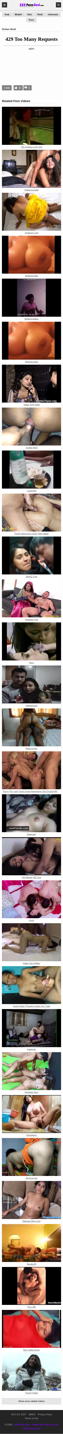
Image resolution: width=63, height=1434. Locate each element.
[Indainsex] (31, 1028)
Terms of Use (31, 1418)
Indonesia (53, 14)
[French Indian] (31, 1372)
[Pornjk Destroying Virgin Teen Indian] (31, 513)
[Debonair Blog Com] (31, 1200)
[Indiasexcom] (31, 684)
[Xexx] (31, 641)
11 (20, 88)
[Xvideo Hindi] (31, 426)
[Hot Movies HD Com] (31, 856)
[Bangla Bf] (31, 1243)
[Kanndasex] (31, 1114)
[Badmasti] (31, 813)
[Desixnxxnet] (31, 1157)
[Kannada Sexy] (31, 1071)
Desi (29, 14)
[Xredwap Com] (31, 598)
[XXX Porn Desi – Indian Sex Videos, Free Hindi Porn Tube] (31, 6)
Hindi (40, 14)
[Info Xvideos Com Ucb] (31, 126)
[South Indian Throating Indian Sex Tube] (31, 985)
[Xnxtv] (31, 899)
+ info (7, 88)
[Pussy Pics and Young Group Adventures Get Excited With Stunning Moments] (31, 770)
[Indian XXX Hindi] (31, 384)
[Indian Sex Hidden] (31, 942)
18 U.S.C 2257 (18, 1414)
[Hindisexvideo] (31, 255)
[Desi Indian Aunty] (31, 1329)
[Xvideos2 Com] (31, 212)
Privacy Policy (45, 1414)
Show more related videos (31, 1401)
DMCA (32, 1414)
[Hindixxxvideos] (31, 298)
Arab (7, 14)
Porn (31, 20)
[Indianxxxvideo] (31, 169)
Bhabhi (18, 14)
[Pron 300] (31, 1286)
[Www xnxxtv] (31, 727)
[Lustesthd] (31, 469)
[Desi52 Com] (31, 555)
